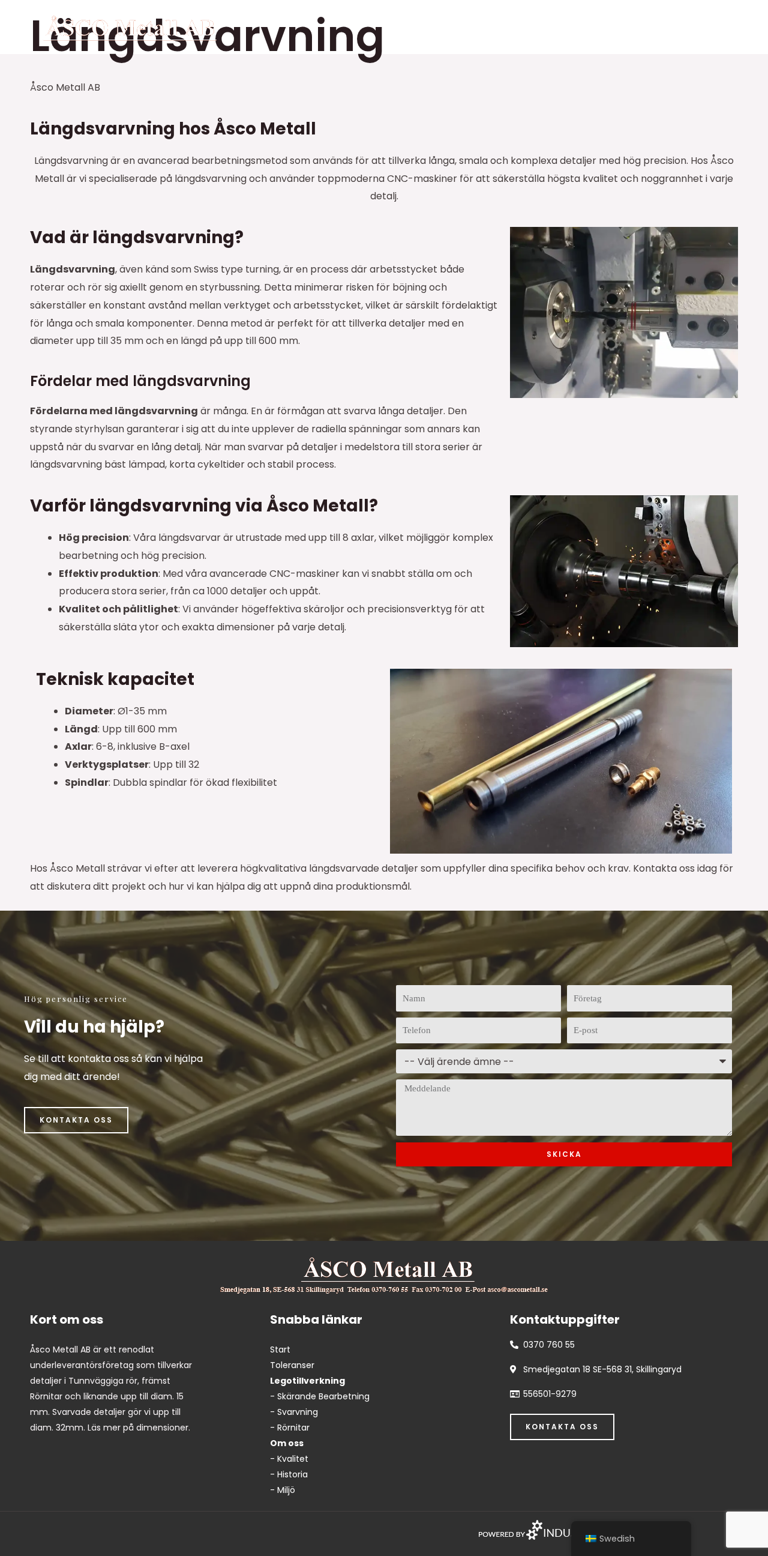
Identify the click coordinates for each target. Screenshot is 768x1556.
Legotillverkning (498, 27)
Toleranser (591, 27)
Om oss (664, 27)
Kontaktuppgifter (565, 1319)
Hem (420, 27)
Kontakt (731, 27)
